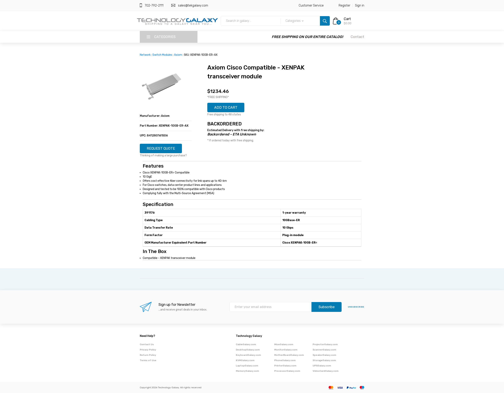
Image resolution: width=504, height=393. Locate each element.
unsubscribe (356, 307)
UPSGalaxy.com (322, 365)
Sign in (359, 5)
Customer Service (311, 5)
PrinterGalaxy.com (285, 365)
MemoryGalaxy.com (247, 371)
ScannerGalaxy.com (324, 349)
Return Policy (148, 355)
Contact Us (147, 344)
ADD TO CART (225, 107)
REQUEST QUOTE (161, 148)
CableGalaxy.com (246, 344)
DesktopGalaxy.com (248, 349)
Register (344, 5)
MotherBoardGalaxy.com (289, 355)
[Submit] (325, 21)
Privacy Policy (148, 349)
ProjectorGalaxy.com (325, 344)
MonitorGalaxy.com (285, 349)
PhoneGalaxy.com (285, 360)
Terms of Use (148, 360)
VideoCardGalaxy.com (325, 371)
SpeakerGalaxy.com (324, 355)
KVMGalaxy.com (245, 360)
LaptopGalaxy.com (247, 365)
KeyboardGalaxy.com (248, 355)
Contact (357, 37)
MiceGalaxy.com (283, 344)
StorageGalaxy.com (324, 360)
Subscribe (327, 307)
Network (145, 55)
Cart (347, 19)
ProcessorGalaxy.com (287, 371)
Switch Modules (162, 55)
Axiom (178, 55)
